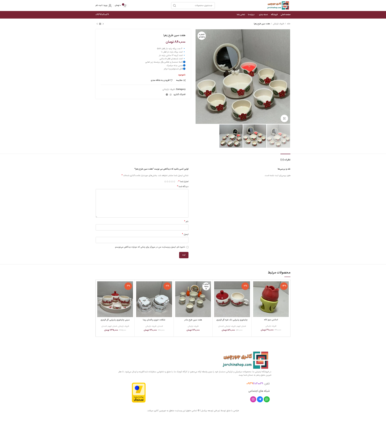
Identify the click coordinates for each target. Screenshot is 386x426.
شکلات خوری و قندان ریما (154, 319)
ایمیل (185, 234)
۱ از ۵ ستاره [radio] (174, 181)
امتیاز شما (183, 181)
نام (186, 221)
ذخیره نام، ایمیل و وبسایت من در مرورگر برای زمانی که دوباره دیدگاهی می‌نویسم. (150, 247)
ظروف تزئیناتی (278, 23)
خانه (288, 23)
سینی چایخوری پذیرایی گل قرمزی (115, 319)
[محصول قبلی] (103, 23)
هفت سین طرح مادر (193, 319)
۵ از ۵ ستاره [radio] (165, 181)
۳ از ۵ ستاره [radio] (170, 181)
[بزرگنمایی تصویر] (284, 118)
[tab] (285, 158)
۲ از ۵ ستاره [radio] (172, 181)
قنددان (221, 326)
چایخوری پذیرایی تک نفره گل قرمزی (232, 319)
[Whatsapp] (267, 399)
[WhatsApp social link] (170, 95)
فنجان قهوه (241, 326)
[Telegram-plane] (260, 399)
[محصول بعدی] (97, 23)
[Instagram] (253, 399)
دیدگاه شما (182, 186)
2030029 (255, 384)
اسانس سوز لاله (271, 319)
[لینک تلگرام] (167, 95)
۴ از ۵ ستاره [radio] (167, 181)
